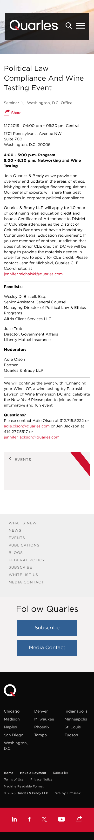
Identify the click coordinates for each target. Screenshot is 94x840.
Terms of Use (14, 779)
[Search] (69, 25)
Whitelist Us (23, 574)
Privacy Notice (41, 779)
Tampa (40, 734)
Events (17, 537)
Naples (10, 727)
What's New (23, 523)
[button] (79, 819)
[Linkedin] (14, 820)
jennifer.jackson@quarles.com (32, 437)
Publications (24, 545)
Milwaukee (44, 719)
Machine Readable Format (24, 786)
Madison (12, 719)
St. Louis (73, 727)
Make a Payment (33, 773)
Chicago (12, 711)
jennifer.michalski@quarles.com (33, 273)
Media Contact (26, 582)
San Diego (13, 734)
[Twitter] (44, 820)
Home (8, 773)
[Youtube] (61, 820)
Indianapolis (76, 711)
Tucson (71, 734)
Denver (41, 711)
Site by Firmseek (68, 793)
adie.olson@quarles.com (27, 426)
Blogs (16, 552)
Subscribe (20, 567)
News (15, 530)
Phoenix (41, 727)
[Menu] (80, 26)
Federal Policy (27, 560)
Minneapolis (76, 719)
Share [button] (15, 113)
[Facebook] (29, 820)
